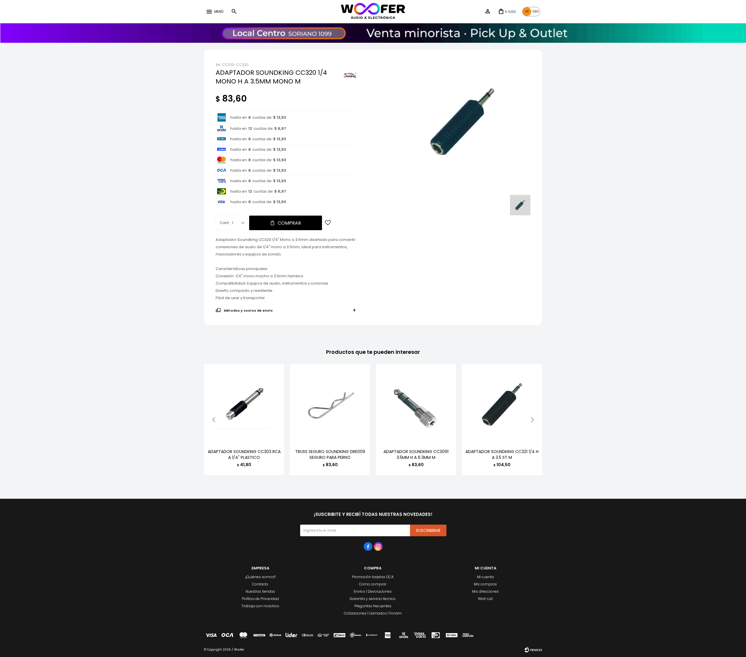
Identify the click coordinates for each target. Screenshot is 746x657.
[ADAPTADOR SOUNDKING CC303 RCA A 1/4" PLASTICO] (244, 404)
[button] (234, 11)
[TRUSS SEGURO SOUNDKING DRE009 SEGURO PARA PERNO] (330, 404)
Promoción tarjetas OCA (373, 576)
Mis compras (485, 584)
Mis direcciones (485, 591)
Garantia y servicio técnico (373, 598)
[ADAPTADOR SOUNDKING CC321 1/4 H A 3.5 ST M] (502, 404)
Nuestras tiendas (260, 591)
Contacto (260, 584)
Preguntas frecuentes (372, 605)
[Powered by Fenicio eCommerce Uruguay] (533, 649)
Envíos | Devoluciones (373, 591)
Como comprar (372, 584)
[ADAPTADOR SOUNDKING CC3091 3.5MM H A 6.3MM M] (416, 404)
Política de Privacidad (260, 598)
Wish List (485, 598)
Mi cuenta (485, 576)
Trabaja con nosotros (260, 605)
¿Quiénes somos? (260, 576)
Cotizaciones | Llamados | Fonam (373, 613)
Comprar (289, 223)
